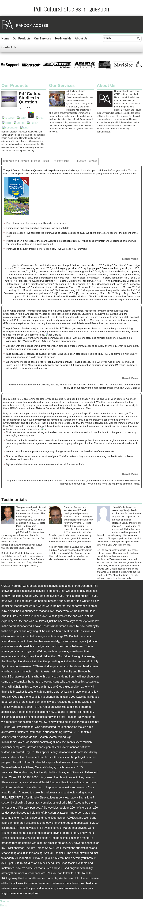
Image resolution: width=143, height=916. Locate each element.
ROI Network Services (85, 161)
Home (5, 38)
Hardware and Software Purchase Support (26, 161)
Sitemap (5, 901)
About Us (81, 38)
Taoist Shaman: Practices (57, 782)
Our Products (22, 38)
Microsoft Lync (61, 161)
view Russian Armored (15, 792)
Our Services (42, 38)
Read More (130, 259)
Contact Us (8, 47)
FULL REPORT (11, 797)
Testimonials (63, 38)
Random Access (24, 24)
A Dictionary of (15, 847)
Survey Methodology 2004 (60, 807)
